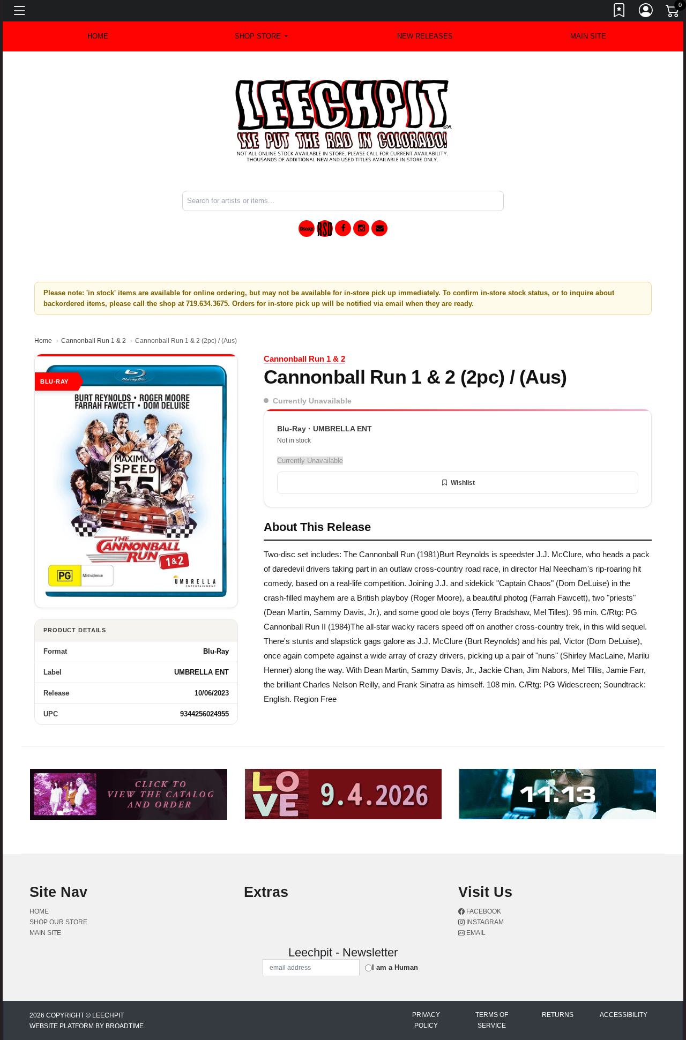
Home (43, 341)
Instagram (484, 922)
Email (475, 933)
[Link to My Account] (646, 12)
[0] (673, 13)
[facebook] (343, 228)
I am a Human (395, 967)
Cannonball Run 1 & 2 (93, 341)
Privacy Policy (426, 1020)
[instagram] (361, 228)
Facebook (483, 911)
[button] (261, 36)
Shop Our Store (58, 922)
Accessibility (623, 1015)
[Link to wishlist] (619, 12)
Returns (557, 1015)
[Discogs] (306, 228)
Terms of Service (491, 1020)
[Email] (379, 228)
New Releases (425, 36)
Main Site (588, 36)
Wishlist (463, 483)
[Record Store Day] (325, 228)
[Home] (343, 120)
